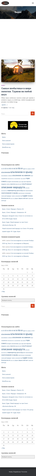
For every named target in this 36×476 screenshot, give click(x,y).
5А (16, 168)
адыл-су (25, 168)
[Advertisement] (18, 38)
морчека (12, 184)
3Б (10, 168)
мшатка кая (18, 184)
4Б (14, 168)
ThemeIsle (24, 471)
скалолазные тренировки (24, 193)
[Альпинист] (5, 3)
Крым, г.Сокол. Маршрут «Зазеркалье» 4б (14, 212)
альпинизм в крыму (21, 172)
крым (20, 181)
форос (16, 198)
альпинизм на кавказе (21, 175)
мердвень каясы (5, 184)
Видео (3, 85)
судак (24, 196)
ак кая (33, 168)
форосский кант (23, 198)
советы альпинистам (17, 196)
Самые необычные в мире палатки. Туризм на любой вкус (16, 91)
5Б (19, 168)
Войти (4, 137)
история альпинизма (12, 181)
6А (22, 168)
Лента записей (6, 140)
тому (11, 107)
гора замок (23, 178)
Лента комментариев (8, 144)
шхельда (3, 200)
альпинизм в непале (6, 175)
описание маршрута (13, 187)
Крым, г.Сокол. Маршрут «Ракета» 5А (13, 209)
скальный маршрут (6, 196)
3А (8, 168)
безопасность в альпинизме (14, 178)
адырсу (29, 168)
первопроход (11, 190)
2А (4, 168)
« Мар (3, 291)
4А (12, 168)
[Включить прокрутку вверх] (32, 472)
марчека (28, 181)
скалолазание (29, 190)
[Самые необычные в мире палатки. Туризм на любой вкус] (18, 71)
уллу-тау (13, 198)
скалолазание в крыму (9, 193)
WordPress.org (6, 147)
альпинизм (5, 172)
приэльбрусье (20, 190)
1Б (2, 168)
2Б (6, 168)
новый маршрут (27, 184)
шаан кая (30, 198)
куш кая (23, 181)
